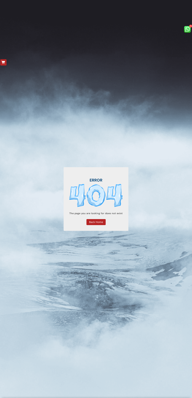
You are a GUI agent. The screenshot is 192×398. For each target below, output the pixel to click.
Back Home (96, 222)
